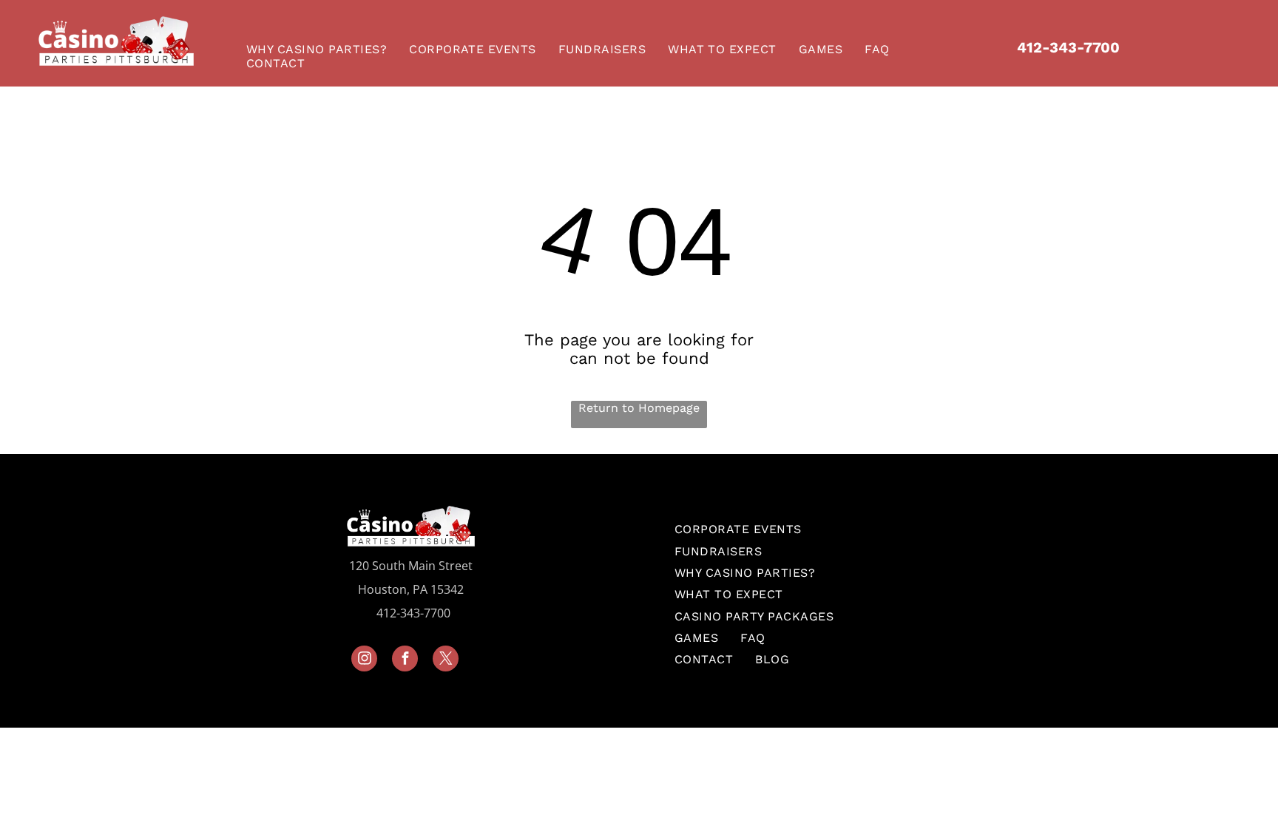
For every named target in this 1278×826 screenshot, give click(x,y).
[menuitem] (320, 49)
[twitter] (446, 660)
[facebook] (405, 660)
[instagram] (364, 660)
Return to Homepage (639, 408)
